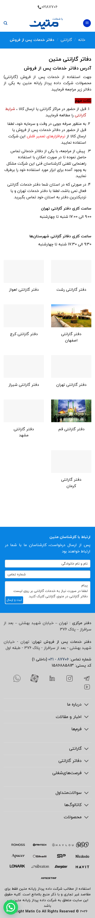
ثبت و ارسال (14, 600)
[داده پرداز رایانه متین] (46, 23)
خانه (81, 40)
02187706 (49, 7)
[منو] (87, 23)
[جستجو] (5, 23)
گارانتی (66, 40)
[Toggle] (86, 705)
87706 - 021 (58, 659)
